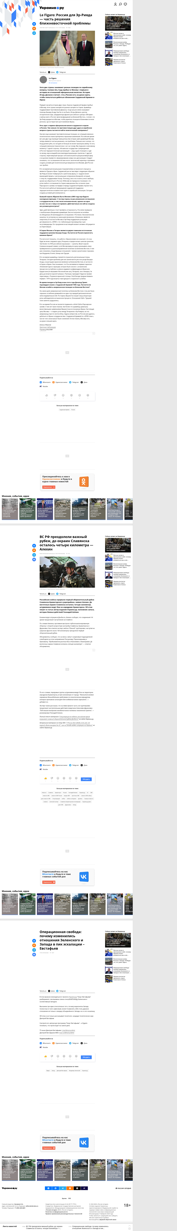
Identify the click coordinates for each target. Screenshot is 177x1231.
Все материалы (53, 82)
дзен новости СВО (45, 798)
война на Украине (71, 798)
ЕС (87, 792)
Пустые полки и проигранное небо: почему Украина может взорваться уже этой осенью (122, 36)
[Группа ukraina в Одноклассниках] (69, 1188)
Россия (73, 409)
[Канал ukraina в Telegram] (62, 1188)
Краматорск (58, 792)
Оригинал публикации (48, 327)
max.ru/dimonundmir (66, 1033)
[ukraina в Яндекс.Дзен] (77, 1188)
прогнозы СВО (75, 795)
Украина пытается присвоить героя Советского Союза (119, 61)
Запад (74, 804)
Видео (48, 1070)
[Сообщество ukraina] (55, 1188)
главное (45, 801)
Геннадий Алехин (73, 792)
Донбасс (80, 798)
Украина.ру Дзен (86, 801)
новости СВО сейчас (86, 795)
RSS (69, 1198)
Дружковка (68, 804)
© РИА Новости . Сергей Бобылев (47, 589)
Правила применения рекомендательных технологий (63, 1214)
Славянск (50, 792)
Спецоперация (56, 798)
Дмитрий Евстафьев (62, 1070)
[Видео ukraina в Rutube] (84, 1188)
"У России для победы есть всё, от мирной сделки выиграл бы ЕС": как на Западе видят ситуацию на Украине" (66, 724)
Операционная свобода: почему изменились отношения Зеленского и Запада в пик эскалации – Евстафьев (121, 53)
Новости (44, 792)
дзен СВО (60, 804)
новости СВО (46, 795)
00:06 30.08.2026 (44, 553)
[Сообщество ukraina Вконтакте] (48, 1188)
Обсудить (86, 779)
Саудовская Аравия (64, 409)
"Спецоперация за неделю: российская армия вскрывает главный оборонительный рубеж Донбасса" (65, 718)
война (63, 798)
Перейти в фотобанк (59, 67)
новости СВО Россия (57, 795)
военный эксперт (54, 801)
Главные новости (88, 798)
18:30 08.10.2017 (44, 27)
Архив (64, 1198)
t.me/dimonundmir (68, 1030)
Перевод (43, 330)
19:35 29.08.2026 (44, 952)
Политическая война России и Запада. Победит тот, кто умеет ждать (122, 43)
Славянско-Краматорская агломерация (70, 801)
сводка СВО (67, 795)
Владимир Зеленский (74, 1070)
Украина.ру (82, 792)
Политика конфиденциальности (56, 1212)
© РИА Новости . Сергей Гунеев (47, 67)
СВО (91, 792)
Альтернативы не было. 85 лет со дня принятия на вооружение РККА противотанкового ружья (117, 25)
